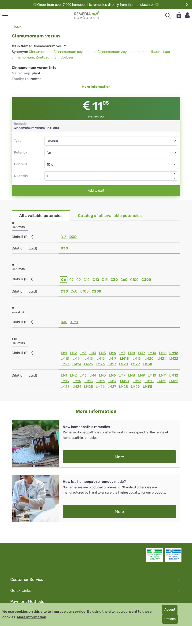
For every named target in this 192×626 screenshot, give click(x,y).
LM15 (89, 358)
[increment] (174, 173)
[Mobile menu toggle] (5, 15)
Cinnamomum (40, 52)
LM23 (65, 364)
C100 (134, 280)
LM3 (83, 353)
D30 (73, 237)
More (119, 456)
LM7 (122, 353)
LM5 (102, 353)
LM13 (65, 358)
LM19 (137, 358)
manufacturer (143, 5)
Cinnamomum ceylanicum (74, 52)
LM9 (141, 353)
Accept (169, 609)
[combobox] (111, 152)
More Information (96, 87)
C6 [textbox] (49, 153)
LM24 (76, 364)
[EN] (87, 15)
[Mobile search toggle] (168, 16)
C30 (114, 280)
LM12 (173, 353)
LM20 (149, 358)
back (17, 26)
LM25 (88, 364)
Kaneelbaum (151, 52)
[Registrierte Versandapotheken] (154, 555)
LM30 (147, 364)
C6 (63, 280)
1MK (64, 322)
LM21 (161, 358)
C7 (71, 280)
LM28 (123, 364)
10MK (74, 322)
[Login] (187, 15)
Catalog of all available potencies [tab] (110, 215)
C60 (124, 280)
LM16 (100, 358)
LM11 (162, 353)
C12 (95, 280)
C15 (105, 280)
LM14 (77, 358)
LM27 (111, 364)
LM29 (135, 364)
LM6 (112, 353)
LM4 (92, 353)
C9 (78, 280)
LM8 (131, 353)
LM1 (64, 353)
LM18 (124, 358)
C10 (87, 280)
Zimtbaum (44, 57)
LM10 (152, 353)
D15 (63, 237)
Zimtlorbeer (64, 57)
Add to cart (96, 191)
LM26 (100, 364)
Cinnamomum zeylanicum (118, 52)
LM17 (112, 358)
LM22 (173, 358)
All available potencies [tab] (41, 215)
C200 (146, 280)
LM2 (73, 353)
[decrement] (174, 178)
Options (170, 619)
